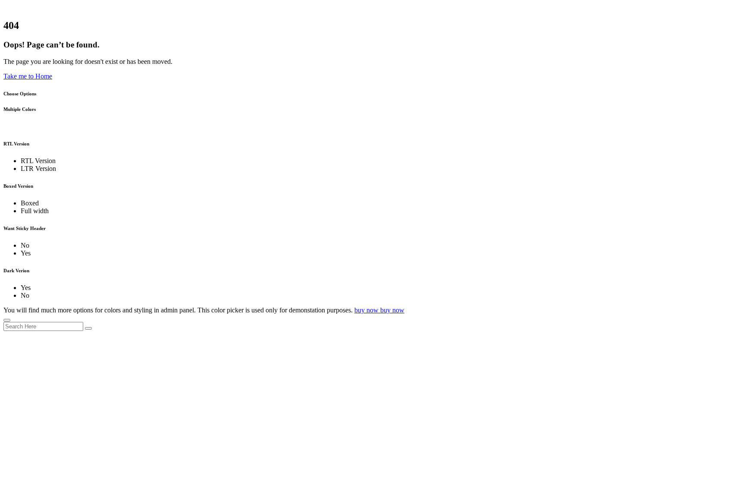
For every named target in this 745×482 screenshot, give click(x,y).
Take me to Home (27, 76)
